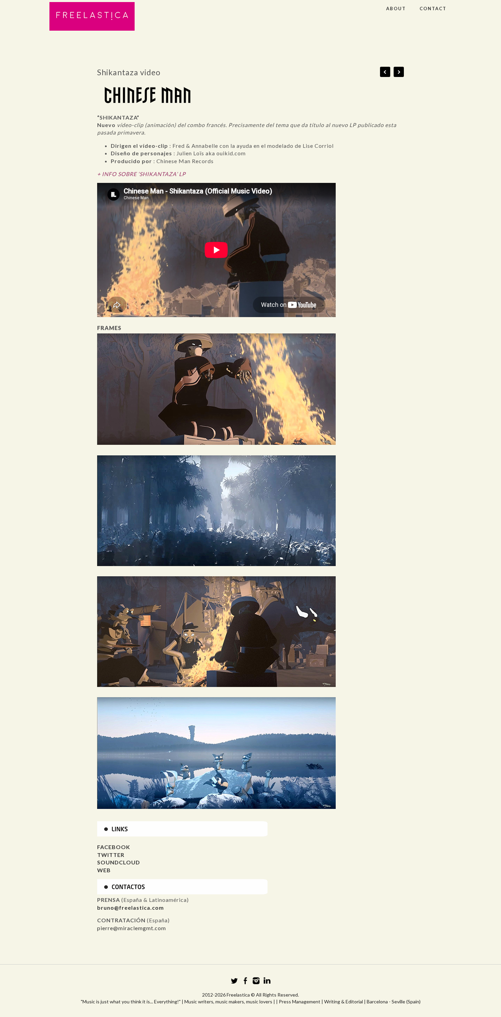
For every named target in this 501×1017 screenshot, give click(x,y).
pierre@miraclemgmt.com (132, 928)
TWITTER (110, 854)
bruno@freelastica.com (130, 907)
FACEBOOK (113, 847)
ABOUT (396, 8)
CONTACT (433, 8)
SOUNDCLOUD (118, 862)
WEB (104, 870)
